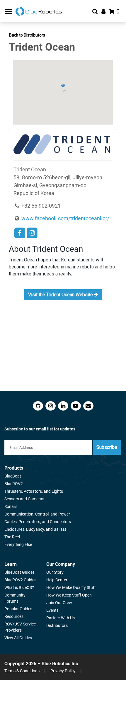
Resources (13, 616)
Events (52, 610)
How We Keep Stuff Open (69, 595)
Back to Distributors (27, 35)
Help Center (56, 580)
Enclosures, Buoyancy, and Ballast (35, 529)
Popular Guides (18, 608)
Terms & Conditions (22, 670)
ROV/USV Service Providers (20, 627)
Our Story (55, 572)
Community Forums (14, 598)
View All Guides (18, 637)
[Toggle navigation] (9, 11)
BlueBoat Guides (19, 572)
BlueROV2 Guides (20, 580)
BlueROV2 (13, 483)
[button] (63, 88)
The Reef (12, 537)
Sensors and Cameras (24, 499)
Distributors (57, 625)
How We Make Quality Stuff (71, 587)
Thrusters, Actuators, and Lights (33, 491)
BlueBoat (12, 476)
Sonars (10, 506)
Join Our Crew (59, 602)
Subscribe (106, 447)
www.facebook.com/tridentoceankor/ (64, 218)
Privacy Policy (63, 670)
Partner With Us (60, 618)
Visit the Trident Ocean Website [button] (61, 294)
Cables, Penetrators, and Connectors (37, 521)
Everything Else (18, 544)
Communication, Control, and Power (37, 514)
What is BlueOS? (19, 587)
